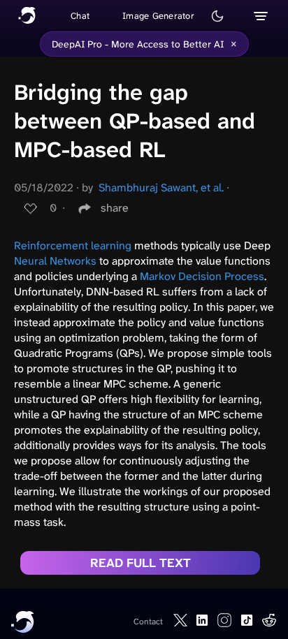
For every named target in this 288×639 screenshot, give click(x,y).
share (115, 207)
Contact (148, 621)
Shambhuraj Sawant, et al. (161, 187)
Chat (80, 16)
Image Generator (158, 16)
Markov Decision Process (202, 276)
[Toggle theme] (217, 16)
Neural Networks (55, 261)
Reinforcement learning (72, 245)
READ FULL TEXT (140, 562)
